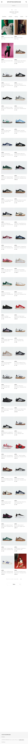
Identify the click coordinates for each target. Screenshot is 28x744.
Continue (3, 742)
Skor (12, 9)
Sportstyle (4, 16)
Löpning (16, 16)
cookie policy (21, 739)
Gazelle (21, 16)
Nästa (14, 584)
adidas (16, 9)
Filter (14, 5)
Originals (10, 16)
